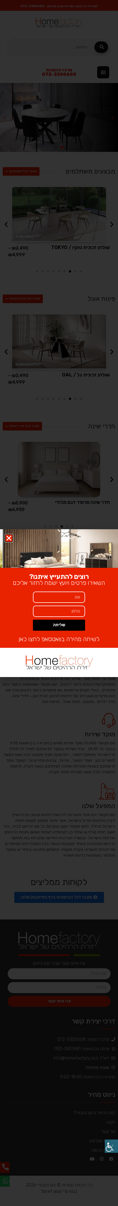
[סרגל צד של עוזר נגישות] (111, 1146)
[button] (8, 538)
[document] (59, 603)
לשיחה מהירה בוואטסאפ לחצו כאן (59, 639)
